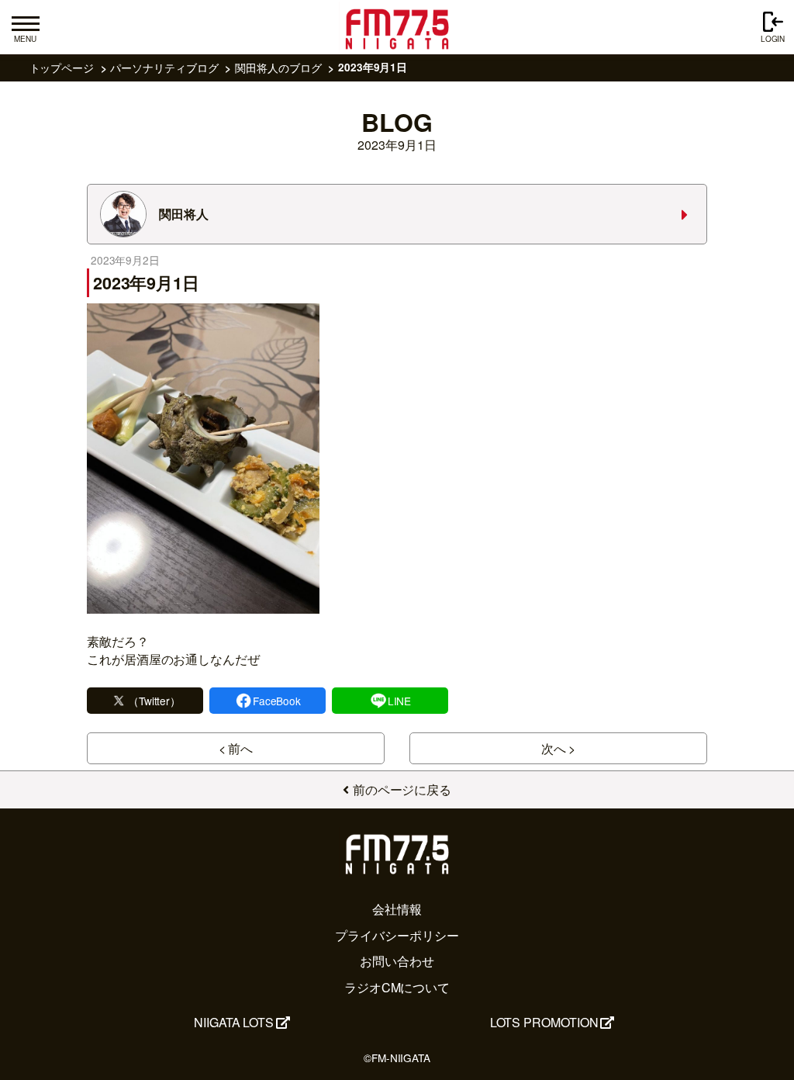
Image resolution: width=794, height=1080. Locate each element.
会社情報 (397, 909)
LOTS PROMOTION (544, 1022)
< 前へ (236, 748)
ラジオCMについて (397, 987)
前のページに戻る (402, 789)
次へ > (558, 748)
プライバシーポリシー (396, 935)
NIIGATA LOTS (234, 1022)
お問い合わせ (397, 961)
